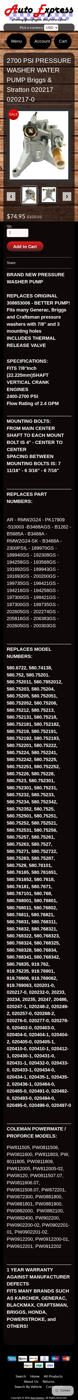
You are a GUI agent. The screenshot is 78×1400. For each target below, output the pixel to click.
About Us (31, 1381)
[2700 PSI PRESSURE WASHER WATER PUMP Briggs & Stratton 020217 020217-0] (29, 195)
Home (34, 1376)
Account (42, 41)
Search (21, 1376)
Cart (63, 41)
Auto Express (37, 1398)
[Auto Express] (39, 19)
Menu (16, 41)
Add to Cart (25, 246)
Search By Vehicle (28, 1387)
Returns (48, 1381)
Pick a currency (31, 27)
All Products (53, 1376)
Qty (9, 226)
